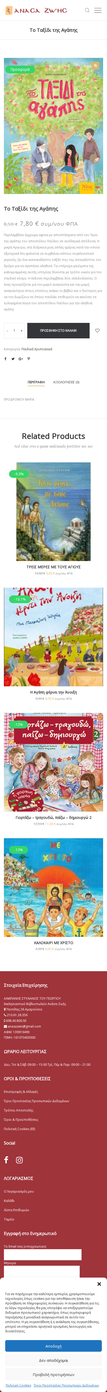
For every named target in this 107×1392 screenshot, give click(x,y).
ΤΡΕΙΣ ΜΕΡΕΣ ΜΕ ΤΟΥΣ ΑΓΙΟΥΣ (53, 566)
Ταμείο (9, 1219)
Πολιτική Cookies (18, 1385)
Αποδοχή (53, 1346)
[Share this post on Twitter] (13, 359)
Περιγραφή (36, 382)
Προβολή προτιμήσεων (54, 1374)
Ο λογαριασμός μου (19, 1191)
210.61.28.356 (17, 1015)
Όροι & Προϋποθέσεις (21, 1119)
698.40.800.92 (15, 1020)
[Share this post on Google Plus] (21, 359)
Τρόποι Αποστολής (18, 1110)
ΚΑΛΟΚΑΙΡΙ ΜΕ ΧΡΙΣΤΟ (53, 942)
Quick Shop (53, 519)
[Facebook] (6, 1160)
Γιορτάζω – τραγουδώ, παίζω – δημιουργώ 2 (53, 817)
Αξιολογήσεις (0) (66, 382)
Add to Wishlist (97, 330)
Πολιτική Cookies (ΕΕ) (19, 1129)
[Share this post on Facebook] (5, 359)
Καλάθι (9, 1201)
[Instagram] (19, 1160)
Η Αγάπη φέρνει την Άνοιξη (53, 692)
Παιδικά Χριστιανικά (37, 349)
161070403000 (24, 1037)
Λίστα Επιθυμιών (16, 1210)
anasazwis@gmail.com (24, 1026)
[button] (99, 1284)
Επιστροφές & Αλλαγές (21, 1092)
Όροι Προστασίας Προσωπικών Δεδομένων (66, 1385)
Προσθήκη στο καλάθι (58, 330)
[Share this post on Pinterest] (28, 359)
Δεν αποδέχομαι (53, 1360)
